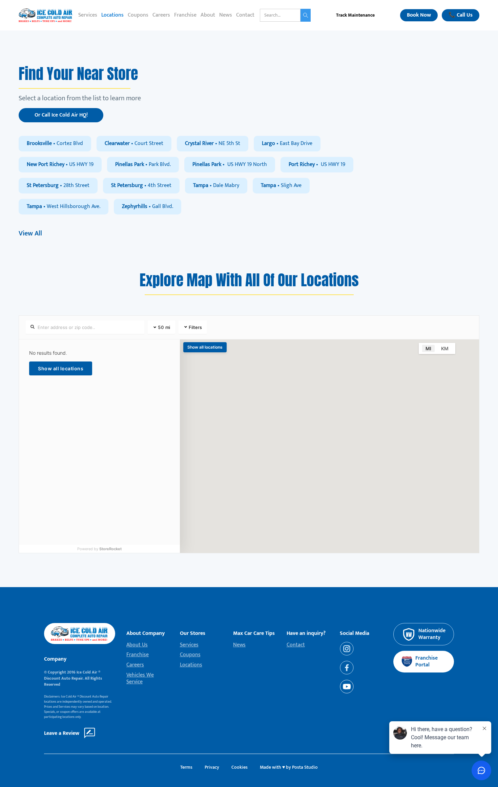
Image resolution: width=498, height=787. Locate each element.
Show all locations (60, 368)
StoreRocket (110, 548)
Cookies (239, 767)
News (225, 15)
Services (87, 15)
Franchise (185, 15)
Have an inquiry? (306, 633)
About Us (137, 645)
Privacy (212, 767)
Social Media (354, 633)
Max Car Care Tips (254, 633)
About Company (145, 633)
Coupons (138, 15)
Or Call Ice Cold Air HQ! (61, 115)
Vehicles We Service (140, 678)
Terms (186, 767)
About (208, 15)
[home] (46, 15)
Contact (245, 15)
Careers (161, 15)
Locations (112, 15)
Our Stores (192, 633)
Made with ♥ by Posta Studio (289, 767)
